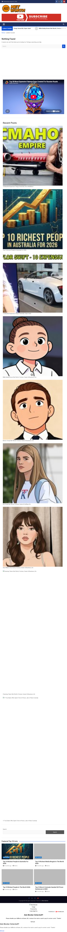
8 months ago (7, 865)
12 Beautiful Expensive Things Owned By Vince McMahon (18, 186)
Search (63, 46)
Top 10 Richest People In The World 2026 (16, 887)
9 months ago (40, 891)
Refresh (33, 921)
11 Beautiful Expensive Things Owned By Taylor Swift (17, 313)
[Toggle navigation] (4, 24)
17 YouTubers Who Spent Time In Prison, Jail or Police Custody (20, 820)
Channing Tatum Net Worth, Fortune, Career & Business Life (19, 694)
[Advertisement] (33, 63)
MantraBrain (45, 900)
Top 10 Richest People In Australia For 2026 (14, 250)
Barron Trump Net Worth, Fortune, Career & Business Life (18, 440)
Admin (15, 865)
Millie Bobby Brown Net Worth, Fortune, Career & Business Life (19, 377)
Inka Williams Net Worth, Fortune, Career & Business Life (18, 567)
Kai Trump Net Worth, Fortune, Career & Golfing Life (17, 504)
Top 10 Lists (6, 857)
